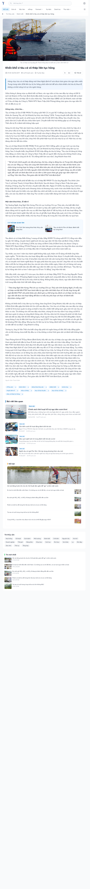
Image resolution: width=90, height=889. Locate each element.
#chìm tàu (65, 387)
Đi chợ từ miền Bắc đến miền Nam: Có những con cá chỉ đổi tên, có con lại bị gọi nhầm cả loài (35, 490)
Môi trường (37, 538)
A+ (69, 73)
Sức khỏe (65, 542)
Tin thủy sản (10, 14)
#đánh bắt (53, 387)
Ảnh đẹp (79, 542)
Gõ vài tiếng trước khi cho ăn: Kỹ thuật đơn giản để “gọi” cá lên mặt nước (34, 558)
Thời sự (17, 545)
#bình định (22, 387)
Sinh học (48, 542)
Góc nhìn (8, 545)
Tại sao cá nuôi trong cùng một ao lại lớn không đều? (23, 512)
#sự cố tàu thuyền (40, 390)
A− (65, 73)
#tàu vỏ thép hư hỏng (13, 394)
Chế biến (56, 538)
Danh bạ (57, 9)
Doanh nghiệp (10, 542)
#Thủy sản (10, 387)
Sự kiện (48, 9)
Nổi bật (5, 9)
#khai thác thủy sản (37, 387)
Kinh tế (75, 538)
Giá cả (13, 9)
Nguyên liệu (66, 538)
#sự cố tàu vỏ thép (57, 390)
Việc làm (22, 9)
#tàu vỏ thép (25, 390)
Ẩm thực (56, 542)
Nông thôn (29, 542)
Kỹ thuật (18, 538)
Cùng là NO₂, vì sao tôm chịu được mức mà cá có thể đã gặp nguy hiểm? (29, 519)
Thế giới (20, 542)
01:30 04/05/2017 (14, 73)
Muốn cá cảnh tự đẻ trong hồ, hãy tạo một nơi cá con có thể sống (26, 505)
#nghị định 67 (11, 390)
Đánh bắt (20, 14)
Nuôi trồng (9, 538)
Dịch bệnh (27, 538)
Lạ (72, 542)
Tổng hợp (25, 545)
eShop (30, 9)
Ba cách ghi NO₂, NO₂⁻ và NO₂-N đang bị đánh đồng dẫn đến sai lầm (27, 497)
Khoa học (39, 542)
